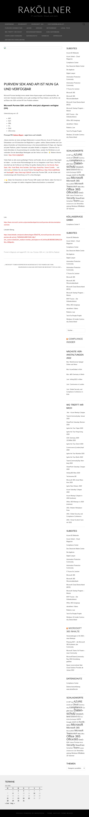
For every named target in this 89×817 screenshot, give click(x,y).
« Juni (7, 803)
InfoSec (39, 28)
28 (7, 801)
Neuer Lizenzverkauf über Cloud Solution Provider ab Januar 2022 (74, 667)
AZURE (78, 154)
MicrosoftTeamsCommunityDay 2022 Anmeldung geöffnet (75, 659)
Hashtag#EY (11, 172)
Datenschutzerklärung (15, 39)
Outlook (72, 195)
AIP (69, 155)
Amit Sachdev (24, 167)
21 (7, 798)
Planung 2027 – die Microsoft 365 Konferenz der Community (75, 644)
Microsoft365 (70, 184)
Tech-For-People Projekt (74, 131)
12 (34, 793)
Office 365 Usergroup (73, 120)
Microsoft (22, 24)
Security (70, 198)
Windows (74, 206)
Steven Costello (49, 167)
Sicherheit (69, 201)
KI (77, 175)
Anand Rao (40, 167)
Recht (81, 195)
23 (18, 798)
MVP (75, 187)
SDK (40, 252)
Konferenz (9, 24)
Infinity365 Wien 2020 (73, 473)
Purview (35, 252)
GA (28, 252)
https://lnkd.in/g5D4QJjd (52, 170)
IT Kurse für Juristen (72, 89)
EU (79, 170)
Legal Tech (65, 28)
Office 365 (73, 189)
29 (13, 801)
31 (23, 801)
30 (18, 801)
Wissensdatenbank (34, 32)
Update (82, 201)
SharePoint (79, 198)
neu (31, 252)
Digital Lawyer (70, 73)
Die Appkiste (70, 69)
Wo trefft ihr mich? (13, 32)
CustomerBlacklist (56, 24)
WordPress (39, 813)
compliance (75, 160)
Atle (9, 167)
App (72, 155)
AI (67, 155)
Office (82, 187)
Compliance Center (72, 62)
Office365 (72, 192)
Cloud (75, 157)
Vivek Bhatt (15, 167)
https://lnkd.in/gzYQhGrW (23, 172)
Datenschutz (31, 35)
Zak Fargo (33, 167)
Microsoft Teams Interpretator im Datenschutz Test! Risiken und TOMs (28, 264)
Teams (76, 201)
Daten (71, 164)
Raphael (56, 252)
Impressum (57, 35)
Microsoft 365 (37, 24)
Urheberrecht (69, 203)
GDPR (79, 172)
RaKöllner (44, 10)
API (25, 252)
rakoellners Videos (72, 124)
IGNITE (74, 175)
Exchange (73, 172)
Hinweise (45, 35)
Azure (29, 28)
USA (75, 203)
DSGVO (74, 169)
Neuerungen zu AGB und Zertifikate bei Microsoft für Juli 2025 (40, 267)
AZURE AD (69, 158)
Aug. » (12, 803)
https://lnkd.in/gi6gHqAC (16, 155)
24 (23, 798)
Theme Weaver (67, 813)
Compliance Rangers (13, 35)
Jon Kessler (50, 165)
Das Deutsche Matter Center (75, 66)
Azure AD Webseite (72, 53)
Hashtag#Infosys (38, 170)
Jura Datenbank (52, 32)
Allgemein (13, 252)
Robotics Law (70, 127)
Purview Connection (13, 28)
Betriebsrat (52, 28)
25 (29, 798)
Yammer (71, 209)
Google (68, 175)
